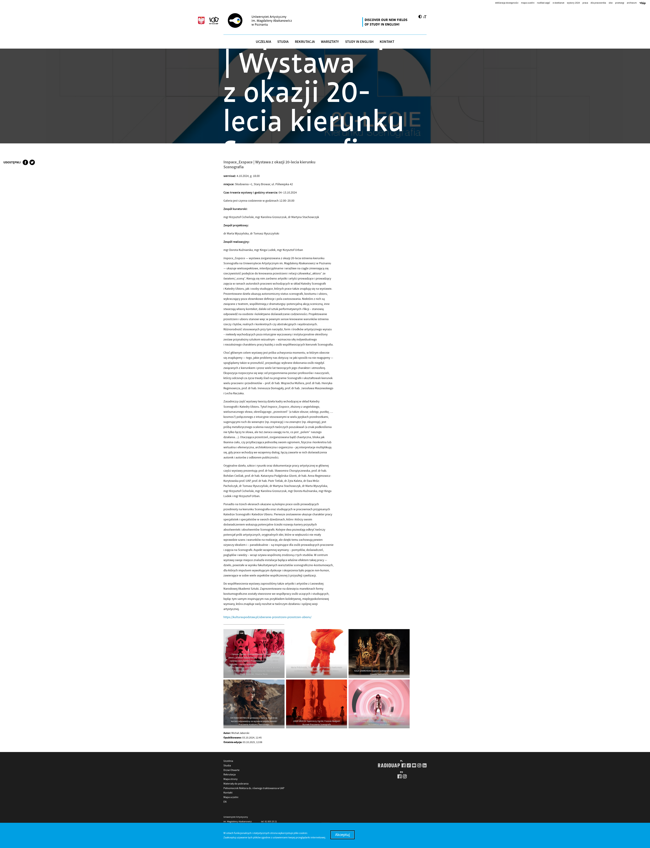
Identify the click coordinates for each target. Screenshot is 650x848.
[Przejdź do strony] (266, 20)
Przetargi (619, 2)
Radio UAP (388, 765)
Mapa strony (230, 779)
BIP (642, 3)
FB (404, 765)
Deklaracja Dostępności (506, 2)
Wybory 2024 (573, 2)
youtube (414, 765)
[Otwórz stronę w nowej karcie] (385, 22)
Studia (283, 41)
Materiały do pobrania (235, 783)
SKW (611, 2)
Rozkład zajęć (543, 2)
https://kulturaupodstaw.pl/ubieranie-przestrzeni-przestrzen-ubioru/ (267, 617)
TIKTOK (409, 765)
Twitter (32, 162)
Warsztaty (330, 41)
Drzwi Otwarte (231, 770)
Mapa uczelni (527, 2)
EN (224, 801)
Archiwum (632, 2)
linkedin (424, 765)
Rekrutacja (305, 41)
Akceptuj (342, 834)
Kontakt (387, 41)
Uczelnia (263, 41)
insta (419, 765)
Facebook (25, 162)
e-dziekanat (558, 2)
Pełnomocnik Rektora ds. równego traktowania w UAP (253, 788)
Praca (585, 2)
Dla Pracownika (598, 2)
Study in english (359, 41)
